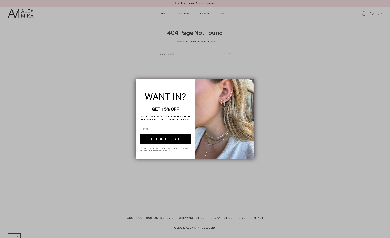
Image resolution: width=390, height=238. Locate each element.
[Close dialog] (250, 83)
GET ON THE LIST (165, 139)
